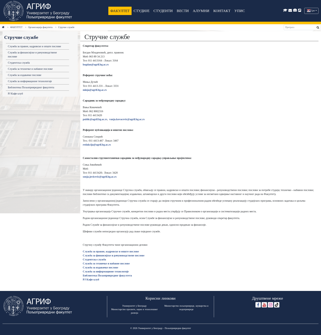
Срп (313, 10)
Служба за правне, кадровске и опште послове (34, 46)
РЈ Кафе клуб (15, 93)
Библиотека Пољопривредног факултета (31, 87)
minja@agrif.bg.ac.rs (95, 89)
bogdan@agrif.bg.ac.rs (96, 64)
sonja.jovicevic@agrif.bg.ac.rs (100, 176)
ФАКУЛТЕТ (120, 11)
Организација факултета (40, 27)
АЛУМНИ (201, 11)
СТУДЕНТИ (163, 11)
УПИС (239, 11)
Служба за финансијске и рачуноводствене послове (32, 54)
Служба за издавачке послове (24, 75)
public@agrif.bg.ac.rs (95, 119)
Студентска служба (19, 62)
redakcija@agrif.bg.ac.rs (97, 144)
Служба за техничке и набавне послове (30, 68)
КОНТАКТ (221, 11)
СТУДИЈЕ (141, 11)
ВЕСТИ (183, 11)
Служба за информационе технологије (30, 81)
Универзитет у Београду (134, 306)
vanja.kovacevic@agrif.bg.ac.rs (127, 119)
